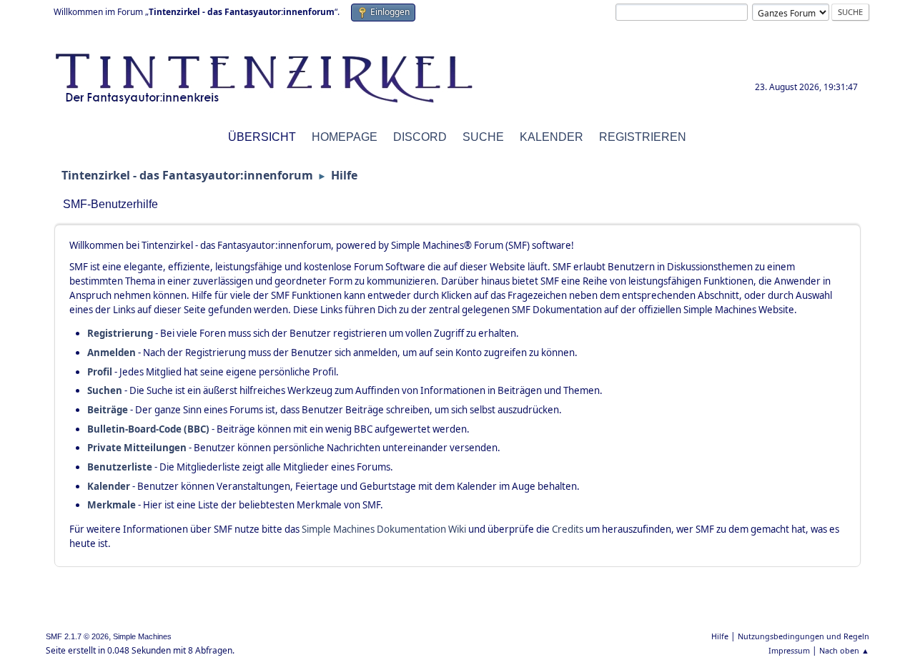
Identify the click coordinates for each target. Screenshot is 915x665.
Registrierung (120, 333)
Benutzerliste (119, 466)
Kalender (108, 486)
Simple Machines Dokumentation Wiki (384, 529)
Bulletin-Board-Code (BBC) (148, 429)
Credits (567, 529)
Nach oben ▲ (844, 650)
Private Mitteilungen (137, 447)
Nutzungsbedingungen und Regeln (803, 636)
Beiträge (107, 409)
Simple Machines (142, 636)
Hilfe (719, 636)
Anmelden (111, 352)
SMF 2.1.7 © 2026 (77, 636)
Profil (99, 371)
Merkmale (111, 504)
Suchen (104, 390)
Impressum (789, 650)
